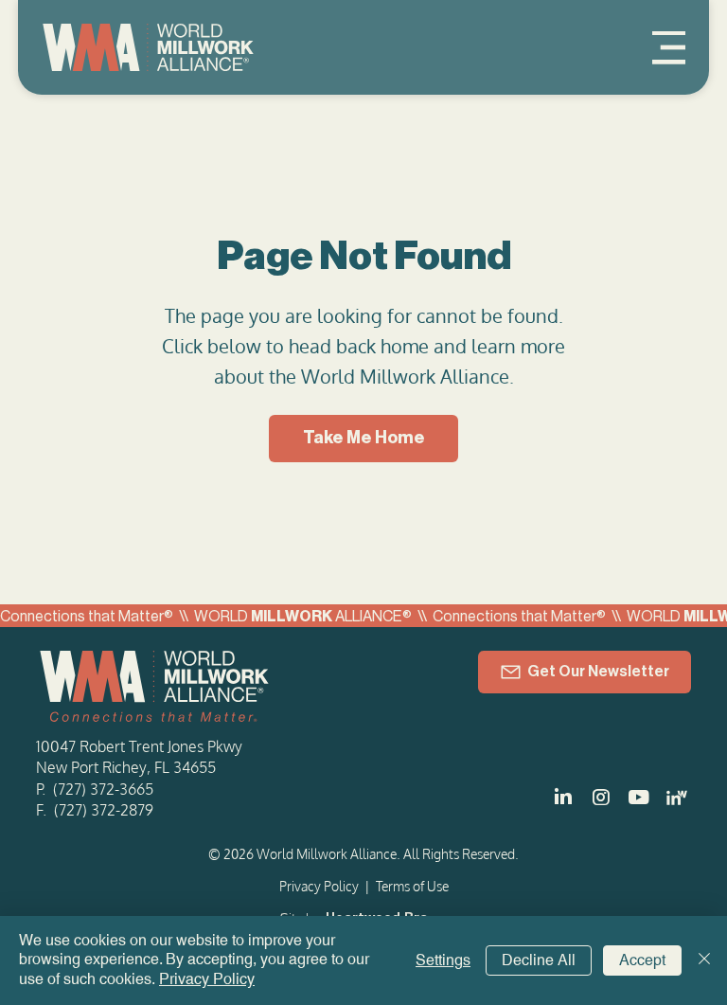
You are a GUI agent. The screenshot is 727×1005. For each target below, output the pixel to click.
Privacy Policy (319, 886)
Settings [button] (443, 960)
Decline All (539, 960)
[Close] (704, 960)
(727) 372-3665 (103, 789)
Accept (642, 960)
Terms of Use (412, 886)
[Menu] (668, 47)
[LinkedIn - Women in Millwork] (677, 797)
